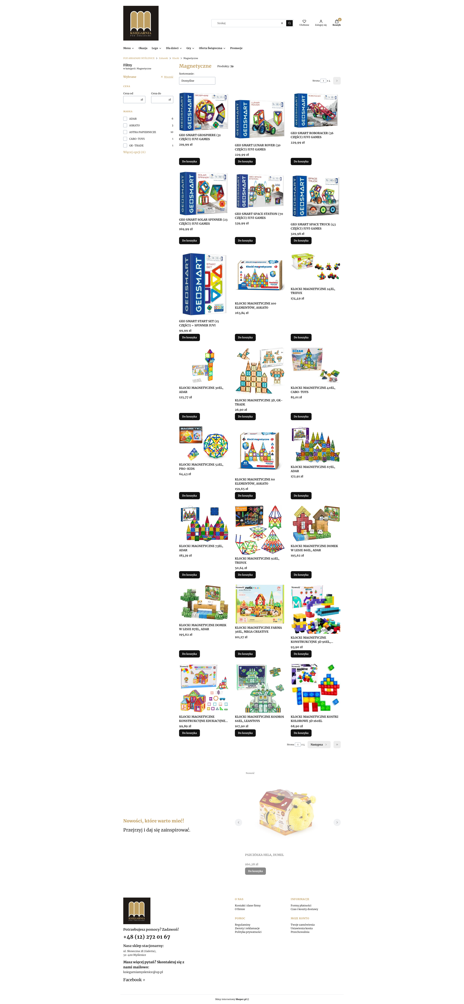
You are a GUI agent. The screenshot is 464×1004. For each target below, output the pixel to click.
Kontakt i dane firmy (248, 905)
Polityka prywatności (248, 932)
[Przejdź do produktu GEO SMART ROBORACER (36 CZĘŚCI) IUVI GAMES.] (316, 111)
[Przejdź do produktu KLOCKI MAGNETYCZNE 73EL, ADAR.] (204, 524)
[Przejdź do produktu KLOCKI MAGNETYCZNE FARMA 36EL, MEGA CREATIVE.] (260, 604)
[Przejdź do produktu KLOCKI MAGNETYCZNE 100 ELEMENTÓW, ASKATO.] (260, 275)
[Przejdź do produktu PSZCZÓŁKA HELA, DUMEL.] (288, 810)
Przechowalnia (300, 932)
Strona (316, 80)
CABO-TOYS (137, 138)
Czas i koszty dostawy (304, 909)
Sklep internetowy (230, 999)
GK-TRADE (136, 145)
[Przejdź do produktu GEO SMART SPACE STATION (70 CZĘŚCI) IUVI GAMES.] (260, 190)
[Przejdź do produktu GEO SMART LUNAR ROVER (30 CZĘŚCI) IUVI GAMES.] (260, 117)
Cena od (128, 93)
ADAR (133, 118)
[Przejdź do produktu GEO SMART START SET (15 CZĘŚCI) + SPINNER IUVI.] (204, 284)
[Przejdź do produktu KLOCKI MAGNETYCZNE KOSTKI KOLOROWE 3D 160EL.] (316, 688)
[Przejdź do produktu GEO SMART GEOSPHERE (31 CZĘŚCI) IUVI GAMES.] (204, 111)
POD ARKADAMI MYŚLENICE (139, 58)
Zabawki (163, 58)
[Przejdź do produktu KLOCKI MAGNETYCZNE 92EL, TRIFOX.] (260, 530)
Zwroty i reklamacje (247, 928)
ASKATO (134, 125)
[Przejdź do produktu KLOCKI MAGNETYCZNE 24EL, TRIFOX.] (316, 267)
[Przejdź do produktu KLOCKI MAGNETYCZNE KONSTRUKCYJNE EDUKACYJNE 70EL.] (204, 688)
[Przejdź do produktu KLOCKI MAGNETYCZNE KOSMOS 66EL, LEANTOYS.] (260, 688)
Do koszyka (189, 161)
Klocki (175, 58)
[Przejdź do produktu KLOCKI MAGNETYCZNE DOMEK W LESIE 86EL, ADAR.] (316, 524)
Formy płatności (301, 905)
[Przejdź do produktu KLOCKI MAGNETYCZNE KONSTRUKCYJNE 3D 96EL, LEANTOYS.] (316, 609)
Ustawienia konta (302, 928)
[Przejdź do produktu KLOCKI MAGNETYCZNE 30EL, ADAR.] (204, 365)
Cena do (156, 93)
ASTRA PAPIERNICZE (142, 132)
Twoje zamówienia (303, 924)
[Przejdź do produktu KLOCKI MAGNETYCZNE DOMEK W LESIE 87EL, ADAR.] (204, 602)
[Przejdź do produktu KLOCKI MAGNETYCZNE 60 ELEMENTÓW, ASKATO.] (260, 451)
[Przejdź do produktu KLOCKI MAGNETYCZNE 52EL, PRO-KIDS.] (204, 443)
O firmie (240, 909)
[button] (289, 23)
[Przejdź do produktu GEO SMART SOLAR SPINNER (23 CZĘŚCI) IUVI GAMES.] (204, 193)
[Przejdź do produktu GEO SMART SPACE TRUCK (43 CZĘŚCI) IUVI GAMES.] (316, 196)
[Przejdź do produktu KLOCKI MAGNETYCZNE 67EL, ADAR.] (316, 444)
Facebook (132, 979)
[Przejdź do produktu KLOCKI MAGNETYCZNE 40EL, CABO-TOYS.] (316, 365)
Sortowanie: (186, 73)
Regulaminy (242, 924)
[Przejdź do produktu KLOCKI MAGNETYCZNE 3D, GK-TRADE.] (260, 372)
